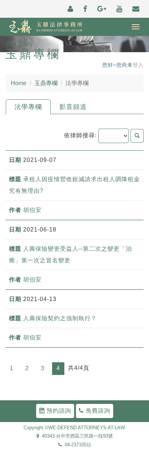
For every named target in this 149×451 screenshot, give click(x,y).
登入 (138, 65)
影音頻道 (73, 106)
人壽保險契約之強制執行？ (60, 318)
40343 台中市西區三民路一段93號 (76, 436)
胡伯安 (32, 210)
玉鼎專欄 (46, 83)
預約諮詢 (58, 411)
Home (18, 83)
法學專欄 (28, 106)
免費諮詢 (97, 411)
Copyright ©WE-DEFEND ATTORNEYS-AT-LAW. (75, 428)
